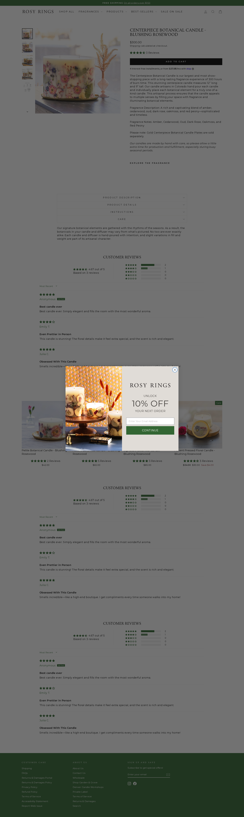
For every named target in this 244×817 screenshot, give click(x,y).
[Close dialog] (174, 369)
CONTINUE (150, 430)
